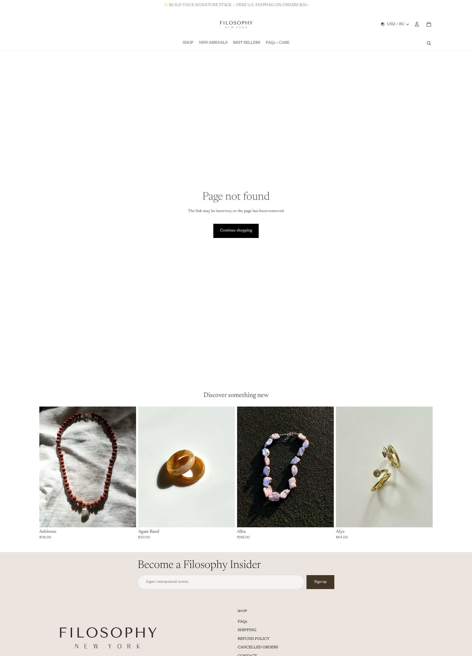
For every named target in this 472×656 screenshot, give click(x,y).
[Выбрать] (226, 519)
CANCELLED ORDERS (258, 647)
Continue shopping (236, 231)
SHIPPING (247, 630)
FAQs (242, 622)
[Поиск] (429, 43)
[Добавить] (127, 519)
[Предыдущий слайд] (47, 467)
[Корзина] (429, 24)
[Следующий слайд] (128, 467)
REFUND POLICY (254, 639)
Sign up (320, 582)
